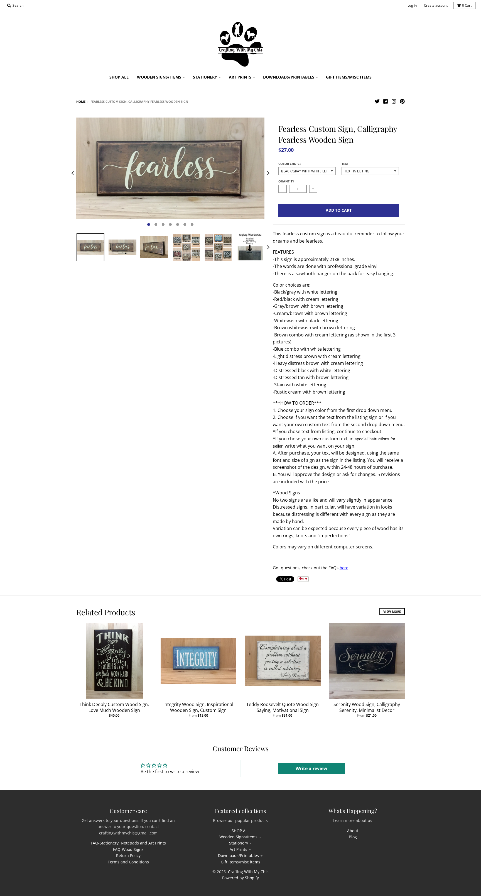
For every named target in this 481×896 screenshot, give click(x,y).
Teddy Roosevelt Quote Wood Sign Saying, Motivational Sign (282, 707)
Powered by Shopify (240, 877)
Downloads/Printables (238, 855)
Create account (436, 5)
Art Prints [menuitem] (240, 77)
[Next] (267, 173)
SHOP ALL (240, 830)
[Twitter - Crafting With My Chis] (377, 101)
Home (80, 101)
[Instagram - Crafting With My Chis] (393, 101)
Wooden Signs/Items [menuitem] (159, 77)
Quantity (286, 181)
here (344, 567)
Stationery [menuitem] (205, 77)
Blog (353, 836)
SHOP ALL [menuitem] (119, 77)
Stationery (238, 843)
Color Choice (289, 164)
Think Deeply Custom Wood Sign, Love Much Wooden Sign (114, 707)
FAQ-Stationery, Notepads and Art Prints (128, 843)
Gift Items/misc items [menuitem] (349, 77)
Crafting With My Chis (248, 871)
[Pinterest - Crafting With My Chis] (402, 101)
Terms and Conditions (128, 862)
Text (345, 164)
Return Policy (128, 855)
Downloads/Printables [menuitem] (288, 77)
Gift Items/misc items (240, 862)
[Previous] (73, 173)
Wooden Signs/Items (238, 836)
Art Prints (238, 849)
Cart (467, 5)
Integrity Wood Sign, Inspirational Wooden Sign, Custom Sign (198, 707)
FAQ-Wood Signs (128, 849)
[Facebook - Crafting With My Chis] (385, 101)
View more (392, 611)
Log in (412, 5)
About (352, 830)
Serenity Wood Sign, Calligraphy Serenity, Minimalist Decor (366, 707)
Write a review (311, 768)
